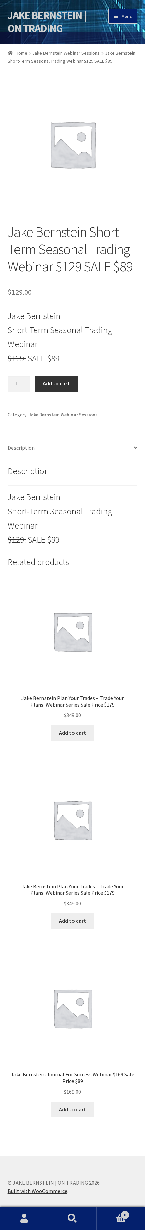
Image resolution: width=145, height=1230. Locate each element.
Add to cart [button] (72, 732)
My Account (24, 1218)
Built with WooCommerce (37, 1191)
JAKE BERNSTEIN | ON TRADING (47, 21)
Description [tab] (21, 447)
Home (21, 53)
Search (72, 1218)
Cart (111, 1212)
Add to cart (56, 383)
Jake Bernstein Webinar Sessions (66, 53)
